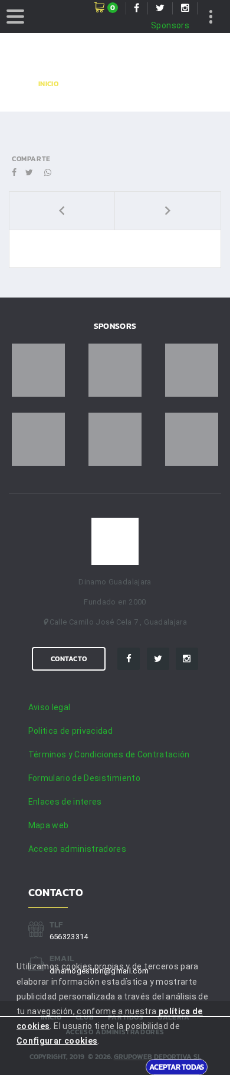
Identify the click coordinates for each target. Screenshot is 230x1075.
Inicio (48, 84)
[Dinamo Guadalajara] (115, 541)
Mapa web (48, 825)
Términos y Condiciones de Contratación (109, 754)
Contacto (69, 659)
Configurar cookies (57, 1040)
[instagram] (187, 659)
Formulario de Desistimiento (84, 778)
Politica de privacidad (70, 731)
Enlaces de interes (65, 801)
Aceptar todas (176, 1067)
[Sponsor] (38, 370)
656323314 (69, 936)
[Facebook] (128, 659)
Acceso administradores (77, 849)
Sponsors (170, 25)
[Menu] (15, 16)
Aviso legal (49, 707)
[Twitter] (158, 659)
